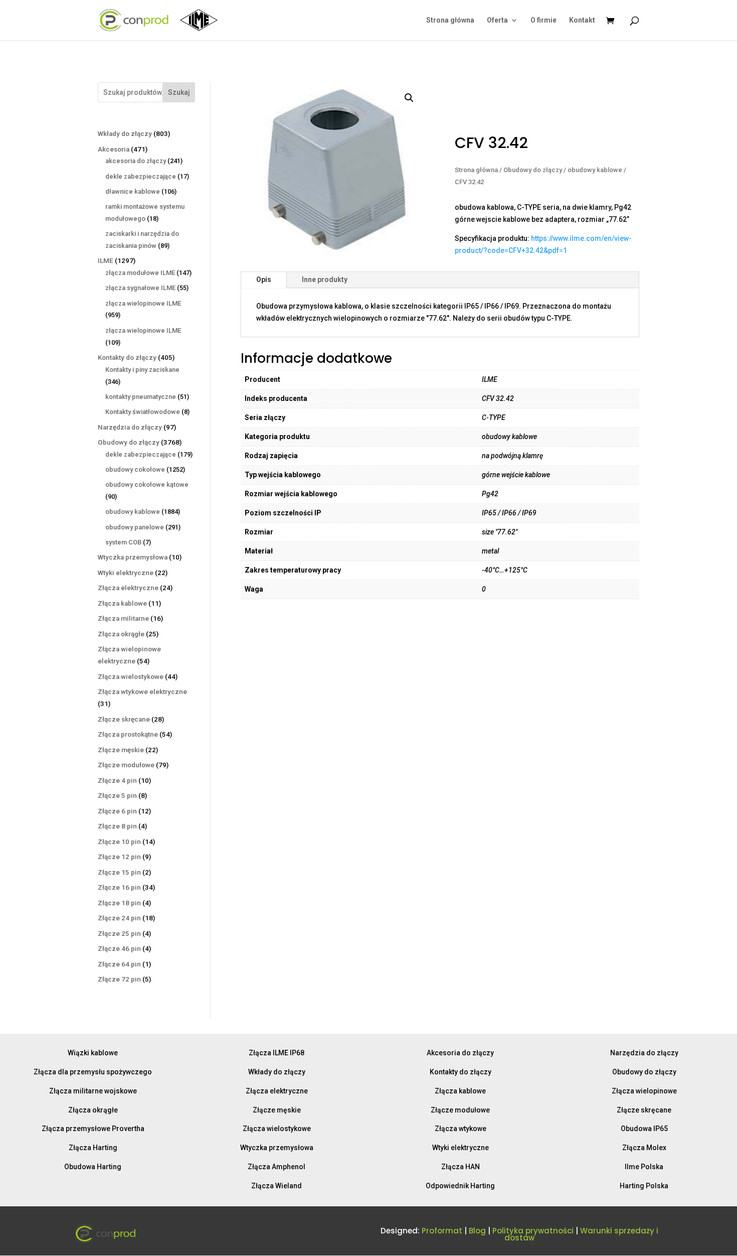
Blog (477, 1230)
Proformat (442, 1230)
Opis (263, 279)
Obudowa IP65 (644, 1129)
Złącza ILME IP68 (276, 1053)
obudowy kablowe (595, 170)
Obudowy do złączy (532, 170)
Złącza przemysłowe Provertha (93, 1129)
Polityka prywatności (533, 1230)
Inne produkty (324, 279)
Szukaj (179, 92)
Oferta (497, 20)
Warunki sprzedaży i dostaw (581, 1234)
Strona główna (450, 20)
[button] (409, 98)
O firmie (543, 20)
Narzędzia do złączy (644, 1053)
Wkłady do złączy (276, 1072)
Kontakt (582, 20)
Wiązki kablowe (93, 1053)
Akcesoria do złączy (460, 1053)
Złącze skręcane (644, 1110)
